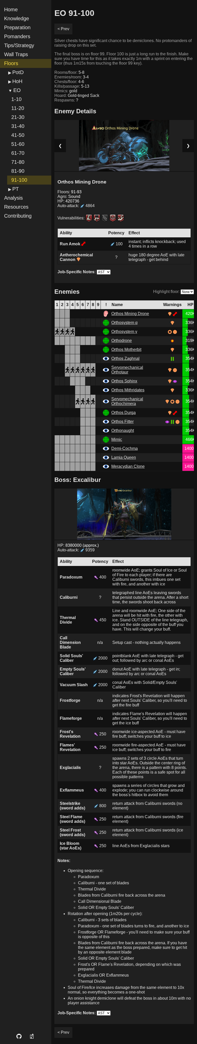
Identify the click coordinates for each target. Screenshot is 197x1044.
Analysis (13, 198)
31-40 (17, 126)
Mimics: (65, 91)
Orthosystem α (124, 322)
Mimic (116, 439)
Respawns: (66, 100)
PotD (18, 72)
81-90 (17, 171)
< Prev (63, 29)
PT (15, 189)
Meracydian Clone (128, 466)
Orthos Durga (123, 412)
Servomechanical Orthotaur (127, 369)
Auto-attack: (76, 206)
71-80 (17, 162)
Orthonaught (122, 430)
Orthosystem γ (124, 331)
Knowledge (16, 18)
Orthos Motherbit (126, 349)
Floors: (69, 192)
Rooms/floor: (69, 72)
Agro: (68, 196)
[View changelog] (32, 1036)
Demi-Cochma (124, 448)
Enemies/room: (71, 77)
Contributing (18, 216)
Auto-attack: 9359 (76, 550)
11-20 (17, 108)
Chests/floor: (69, 81)
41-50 (17, 135)
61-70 (17, 153)
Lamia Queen (123, 457)
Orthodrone (121, 340)
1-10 (16, 99)
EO (17, 90)
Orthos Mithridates (127, 390)
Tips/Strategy (19, 45)
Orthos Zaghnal (125, 358)
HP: (68, 201)
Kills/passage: (71, 86)
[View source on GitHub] (19, 1036)
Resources (16, 207)
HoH (17, 81)
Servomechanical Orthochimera (127, 401)
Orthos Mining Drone (130, 313)
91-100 (19, 180)
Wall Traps (16, 54)
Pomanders (17, 36)
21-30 (17, 117)
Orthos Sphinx (124, 381)
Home (11, 9)
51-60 (17, 144)
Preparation (17, 27)
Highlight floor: (166, 291)
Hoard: (76, 95)
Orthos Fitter (122, 421)
